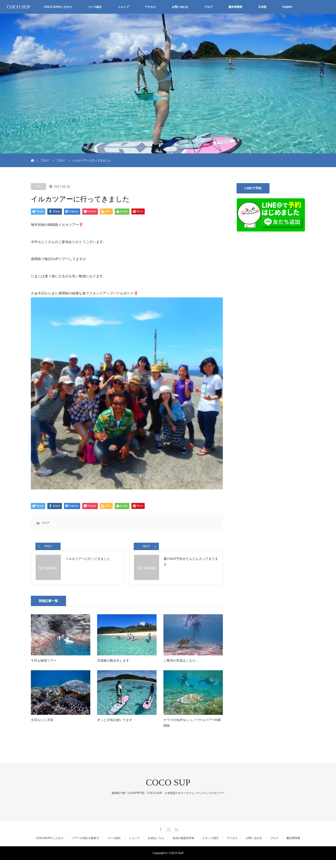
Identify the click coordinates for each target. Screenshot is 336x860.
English (287, 6)
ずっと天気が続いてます (114, 720)
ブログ (208, 6)
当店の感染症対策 (183, 838)
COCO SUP (18, 7)
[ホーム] (32, 155)
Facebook (160, 828)
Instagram (168, 828)
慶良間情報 (235, 6)
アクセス (150, 6)
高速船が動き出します (113, 660)
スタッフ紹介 (210, 838)
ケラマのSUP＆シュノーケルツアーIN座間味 (192, 722)
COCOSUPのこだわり (50, 838)
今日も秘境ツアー (43, 660)
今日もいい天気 (42, 720)
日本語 (262, 6)
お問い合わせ (180, 6)
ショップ (123, 6)
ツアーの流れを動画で (85, 838)
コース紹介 (95, 6)
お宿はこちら (156, 838)
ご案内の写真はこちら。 (181, 660)
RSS (175, 828)
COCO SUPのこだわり (58, 6)
